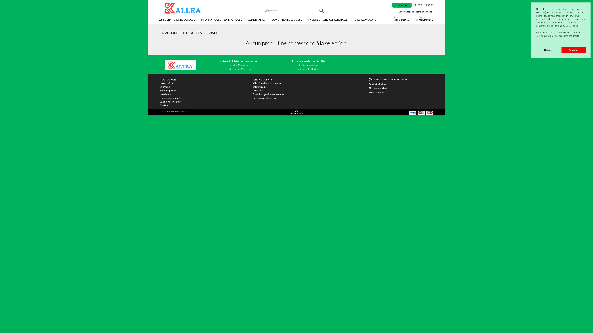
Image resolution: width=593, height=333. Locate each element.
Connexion (402, 5)
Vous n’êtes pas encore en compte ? (416, 12)
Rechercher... (271, 10)
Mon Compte (400, 19)
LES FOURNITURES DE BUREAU (176, 19)
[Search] (322, 9)
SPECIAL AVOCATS (365, 19)
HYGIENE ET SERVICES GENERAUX (327, 19)
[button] (536, 42)
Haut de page (296, 113)
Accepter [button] (573, 50)
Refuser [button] (548, 50)
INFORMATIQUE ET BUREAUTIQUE (220, 19)
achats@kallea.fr (311, 69)
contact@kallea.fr (242, 69)
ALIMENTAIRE (256, 19)
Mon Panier (425, 19)
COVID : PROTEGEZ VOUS (286, 19)
